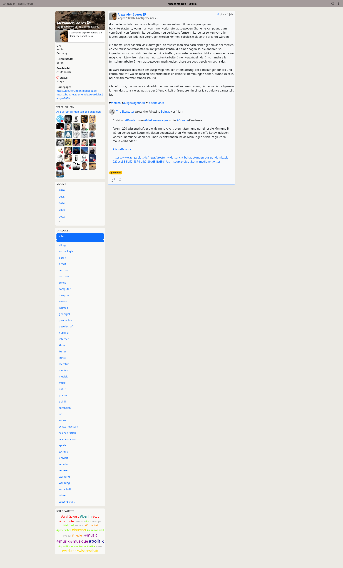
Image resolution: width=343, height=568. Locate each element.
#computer (67, 521)
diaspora (64, 295)
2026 (62, 190)
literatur (64, 364)
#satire (91, 546)
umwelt (63, 458)
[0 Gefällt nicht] (120, 180)
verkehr (63, 464)
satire (62, 420)
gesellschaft (66, 326)
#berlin (86, 516)
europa (63, 301)
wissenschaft (66, 501)
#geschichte (63, 530)
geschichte (65, 320)
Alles (62, 236)
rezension (65, 407)
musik (62, 382)
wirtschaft (65, 489)
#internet (79, 530)
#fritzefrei (91, 525)
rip (60, 414)
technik (63, 451)
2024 (62, 203)
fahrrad (63, 307)
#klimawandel (95, 530)
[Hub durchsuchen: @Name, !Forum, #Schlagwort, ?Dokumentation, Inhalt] (333, 3)
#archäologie (70, 516)
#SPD (99, 546)
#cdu (95, 516)
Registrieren (25, 3)
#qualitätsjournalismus (72, 546)
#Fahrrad (68, 525)
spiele (62, 445)
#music (90, 535)
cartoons (64, 276)
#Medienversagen (156, 120)
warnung (64, 476)
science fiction (67, 432)
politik (62, 401)
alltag (62, 245)
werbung (64, 483)
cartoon (63, 270)
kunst (62, 357)
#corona (80, 521)
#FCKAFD (79, 525)
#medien (78, 535)
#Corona (182, 120)
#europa (96, 521)
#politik (96, 541)
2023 (62, 210)
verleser (64, 470)
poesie (63, 395)
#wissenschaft (87, 551)
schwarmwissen (68, 426)
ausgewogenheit (134, 103)
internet (64, 339)
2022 (62, 216)
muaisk (63, 376)
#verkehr (69, 551)
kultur (62, 351)
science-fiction (67, 439)
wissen (63, 495)
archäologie (66, 251)
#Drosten (131, 120)
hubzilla (64, 332)
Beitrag (166, 111)
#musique (79, 541)
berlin (62, 257)
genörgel (64, 314)
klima (62, 345)
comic (62, 282)
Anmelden (9, 3)
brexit (62, 264)
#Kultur (67, 535)
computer (65, 289)
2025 (62, 196)
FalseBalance (156, 103)
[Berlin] (218, 14)
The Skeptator (125, 111)
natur (62, 389)
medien (63, 370)
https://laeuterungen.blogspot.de (76, 90)
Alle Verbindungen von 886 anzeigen (78, 111)
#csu (88, 521)
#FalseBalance (122, 149)
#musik (62, 541)
